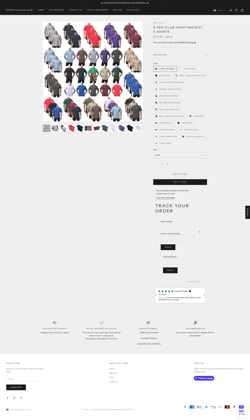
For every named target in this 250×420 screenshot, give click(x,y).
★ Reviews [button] (247, 212)
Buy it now (180, 182)
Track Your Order (98, 10)
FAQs (111, 377)
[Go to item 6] (88, 128)
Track (168, 247)
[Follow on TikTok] (21, 398)
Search (112, 369)
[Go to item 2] (55, 128)
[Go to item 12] (138, 128)
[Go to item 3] (63, 128)
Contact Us (75, 10)
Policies (117, 10)
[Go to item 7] (96, 128)
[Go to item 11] (130, 128)
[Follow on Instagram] (14, 398)
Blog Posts (133, 10)
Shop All (113, 373)
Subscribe (16, 387)
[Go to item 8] (105, 128)
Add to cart (180, 174)
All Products (56, 10)
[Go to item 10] (121, 128)
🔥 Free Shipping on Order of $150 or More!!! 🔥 (125, 3)
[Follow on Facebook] (7, 398)
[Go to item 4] (71, 128)
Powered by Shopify (122, 409)
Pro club (158, 23)
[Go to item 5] (80, 128)
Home (41, 10)
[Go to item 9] (113, 128)
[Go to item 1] (46, 128)
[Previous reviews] (155, 295)
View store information (165, 197)
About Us (199, 363)
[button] (180, 295)
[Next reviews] (205, 295)
